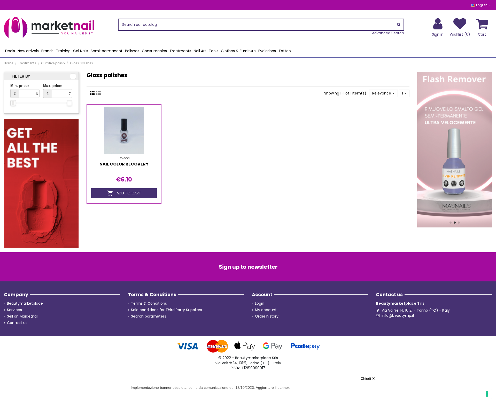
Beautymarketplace (25, 303)
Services (14, 309)
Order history (266, 316)
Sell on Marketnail (22, 316)
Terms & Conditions (149, 303)
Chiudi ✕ (368, 378)
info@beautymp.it (398, 315)
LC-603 (124, 158)
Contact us (17, 322)
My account (266, 309)
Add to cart (124, 193)
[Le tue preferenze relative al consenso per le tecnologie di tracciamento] (487, 394)
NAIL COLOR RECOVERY (124, 164)
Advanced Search (388, 33)
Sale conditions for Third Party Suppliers (166, 309)
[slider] (13, 103)
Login (259, 303)
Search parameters (148, 316)
